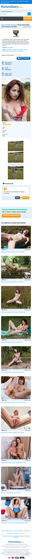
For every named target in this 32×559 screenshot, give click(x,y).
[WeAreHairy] (16, 541)
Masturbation (9, 49)
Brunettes (20, 49)
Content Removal (25, 555)
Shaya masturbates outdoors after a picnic (12, 342)
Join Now (25, 197)
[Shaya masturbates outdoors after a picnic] (16, 327)
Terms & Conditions (18, 530)
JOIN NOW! (27, 19)
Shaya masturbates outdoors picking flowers (13, 251)
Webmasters (10, 533)
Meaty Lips (16, 51)
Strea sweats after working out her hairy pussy (13, 402)
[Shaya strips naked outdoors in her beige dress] (16, 297)
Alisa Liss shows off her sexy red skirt (11, 492)
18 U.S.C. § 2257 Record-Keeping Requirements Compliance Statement (16, 536)
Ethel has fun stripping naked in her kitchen (12, 432)
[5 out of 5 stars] (21, 55)
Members (16, 533)
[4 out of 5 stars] (19, 55)
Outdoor (15, 49)
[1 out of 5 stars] (14, 55)
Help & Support (9, 530)
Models (8, 25)
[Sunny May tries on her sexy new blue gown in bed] (16, 508)
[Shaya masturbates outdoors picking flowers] (16, 237)
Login (17, 197)
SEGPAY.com (28, 553)
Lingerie (10, 51)
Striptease (5, 51)
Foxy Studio (10, 47)
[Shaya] (16, 99)
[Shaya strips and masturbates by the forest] (16, 267)
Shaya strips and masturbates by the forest (12, 282)
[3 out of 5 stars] (17, 55)
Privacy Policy (27, 530)
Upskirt (21, 51)
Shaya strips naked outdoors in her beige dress (13, 312)
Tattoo (25, 49)
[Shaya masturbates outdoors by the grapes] (16, 357)
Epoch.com (10, 552)
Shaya (14, 25)
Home (3, 25)
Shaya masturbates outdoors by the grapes (12, 372)
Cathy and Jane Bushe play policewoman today (13, 462)
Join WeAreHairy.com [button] (11, 215)
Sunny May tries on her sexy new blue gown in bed (14, 522)
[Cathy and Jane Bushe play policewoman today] (16, 447)
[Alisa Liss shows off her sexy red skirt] (16, 478)
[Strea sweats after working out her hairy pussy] (16, 387)
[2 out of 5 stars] (16, 55)
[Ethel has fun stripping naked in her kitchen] (16, 417)
